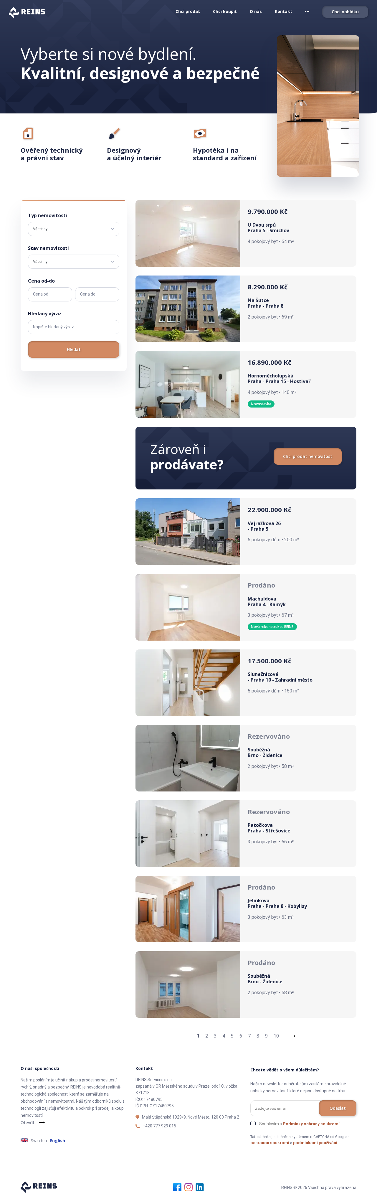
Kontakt (283, 11)
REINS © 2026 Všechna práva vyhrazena (318, 1187)
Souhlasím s (299, 1124)
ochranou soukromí (269, 1142)
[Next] (292, 1035)
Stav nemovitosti (48, 248)
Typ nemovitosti (47, 215)
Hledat (74, 349)
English (57, 1140)
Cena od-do (41, 281)
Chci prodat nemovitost (307, 456)
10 (276, 1036)
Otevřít (27, 1122)
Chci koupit (225, 11)
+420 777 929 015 (159, 1126)
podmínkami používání (315, 1142)
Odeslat (338, 1108)
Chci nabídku (345, 11)
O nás (256, 11)
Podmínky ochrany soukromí (311, 1124)
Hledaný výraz (45, 313)
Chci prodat (188, 11)
